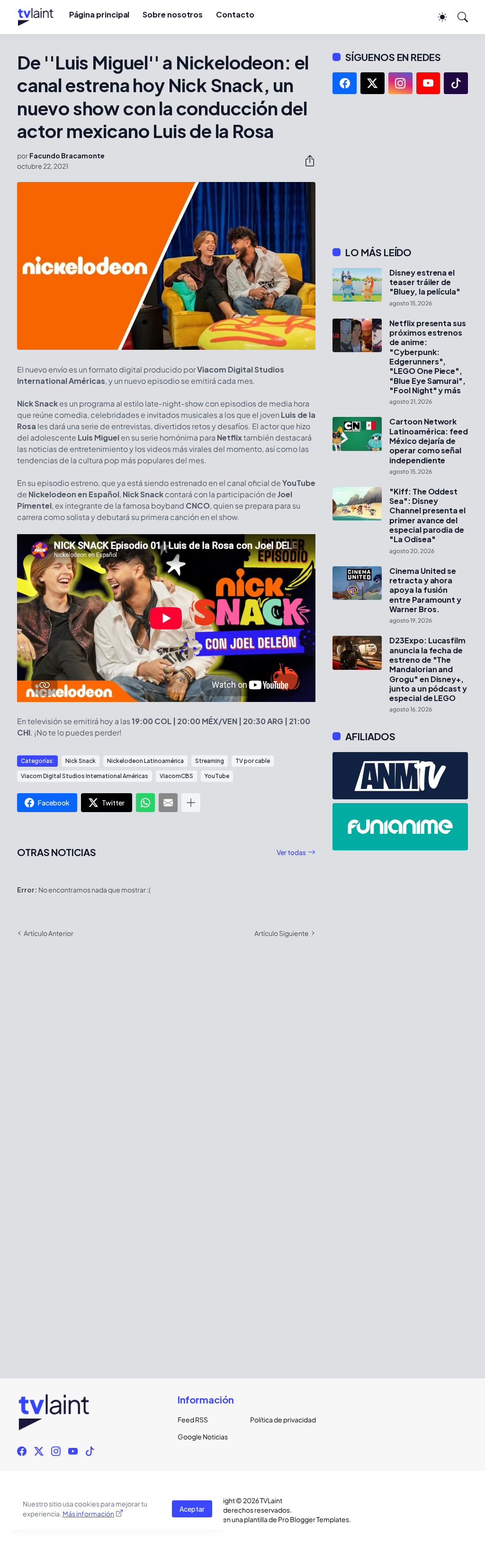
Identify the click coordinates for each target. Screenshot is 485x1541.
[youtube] (428, 83)
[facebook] (344, 83)
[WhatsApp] (145, 802)
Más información (88, 1513)
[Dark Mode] (437, 17)
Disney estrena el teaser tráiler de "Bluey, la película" (424, 282)
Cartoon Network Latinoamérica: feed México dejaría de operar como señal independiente (428, 441)
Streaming (209, 760)
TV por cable (252, 760)
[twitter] (372, 83)
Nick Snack (80, 760)
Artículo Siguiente (281, 933)
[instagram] (400, 83)
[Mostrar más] (190, 802)
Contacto (235, 14)
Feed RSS (193, 1419)
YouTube (217, 775)
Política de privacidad (278, 1419)
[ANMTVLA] (400, 775)
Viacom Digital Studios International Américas (84, 775)
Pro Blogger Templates (313, 1519)
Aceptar (192, 1509)
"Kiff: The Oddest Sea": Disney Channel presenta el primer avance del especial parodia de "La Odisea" (427, 516)
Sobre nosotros (173, 14)
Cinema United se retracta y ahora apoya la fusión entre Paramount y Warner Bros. (425, 590)
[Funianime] (400, 826)
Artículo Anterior (48, 933)
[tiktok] (456, 83)
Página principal (99, 14)
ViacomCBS (176, 775)
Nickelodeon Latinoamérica (145, 760)
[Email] (168, 802)
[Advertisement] (400, 170)
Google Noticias (203, 1436)
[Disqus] (166, 1082)
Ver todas (291, 852)
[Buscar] (458, 17)
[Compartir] (305, 160)
